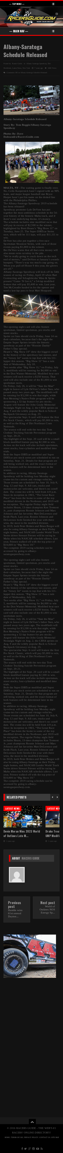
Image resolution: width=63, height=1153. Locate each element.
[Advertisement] (31, 1013)
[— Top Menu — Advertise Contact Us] (31, 3)
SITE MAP (55, 1137)
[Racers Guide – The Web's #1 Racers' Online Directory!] (31, 17)
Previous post (14, 904)
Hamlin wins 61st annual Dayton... (15, 913)
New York (26, 68)
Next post (47, 902)
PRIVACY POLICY (31, 1137)
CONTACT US (44, 1137)
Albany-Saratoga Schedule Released (25, 51)
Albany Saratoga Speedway (36, 64)
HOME (7, 1137)
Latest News (16, 68)
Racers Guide (31, 858)
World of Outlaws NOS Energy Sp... (47, 909)
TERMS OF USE (17, 1137)
